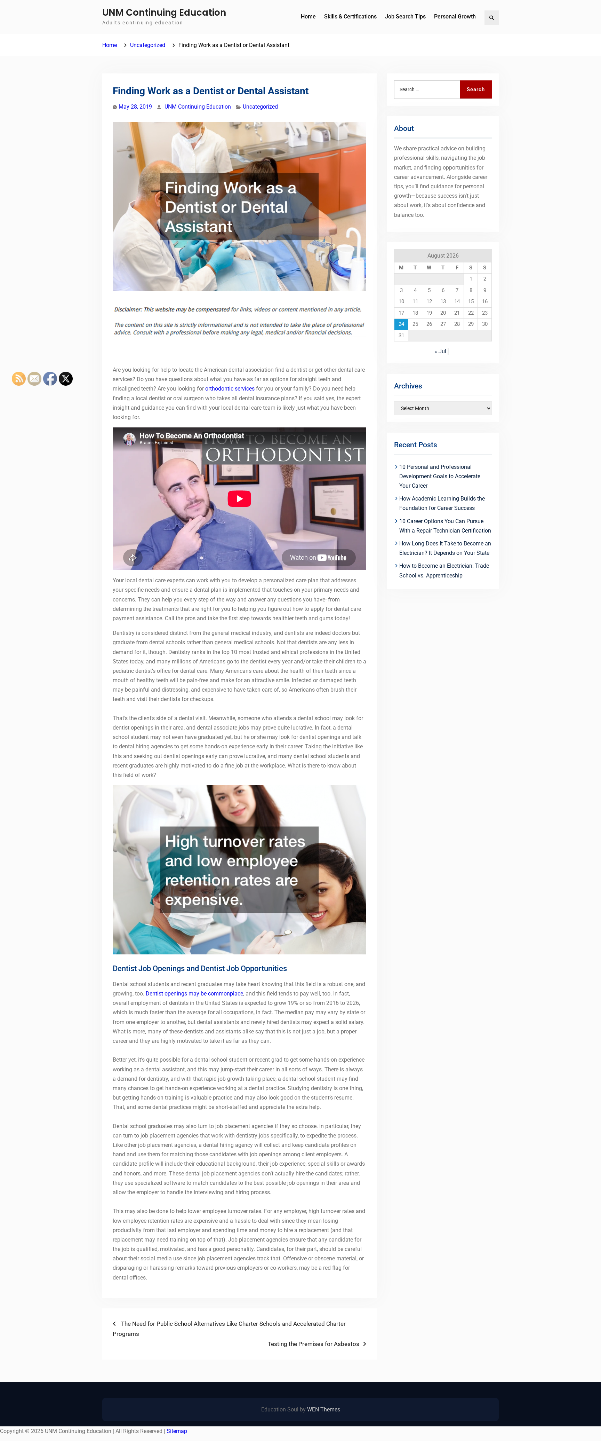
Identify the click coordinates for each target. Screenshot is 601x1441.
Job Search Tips (405, 16)
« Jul (440, 351)
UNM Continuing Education (164, 12)
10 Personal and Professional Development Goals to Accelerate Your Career (439, 476)
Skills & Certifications (350, 16)
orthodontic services (230, 388)
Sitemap (177, 1431)
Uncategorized (260, 106)
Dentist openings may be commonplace (194, 993)
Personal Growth (455, 16)
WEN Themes (323, 1409)
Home (308, 16)
